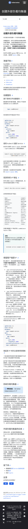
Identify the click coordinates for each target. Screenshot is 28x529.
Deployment (7, 165)
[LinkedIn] (3, 516)
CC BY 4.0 (17, 507)
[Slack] (24, 513)
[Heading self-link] (11, 61)
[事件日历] (24, 516)
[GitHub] (24, 509)
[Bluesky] (4, 519)
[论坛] (3, 509)
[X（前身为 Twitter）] (3, 522)
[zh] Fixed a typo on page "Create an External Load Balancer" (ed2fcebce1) (14, 496)
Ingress (13, 53)
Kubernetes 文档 (8, 26)
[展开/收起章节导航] (19, 19)
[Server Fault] (3, 513)
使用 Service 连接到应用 (17, 468)
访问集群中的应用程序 (11, 28)
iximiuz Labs (9, 80)
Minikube (6, 73)
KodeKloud (9, 84)
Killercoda (9, 82)
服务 (7, 40)
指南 (11, 172)
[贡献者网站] (24, 506)
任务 (16, 26)
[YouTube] (4, 506)
